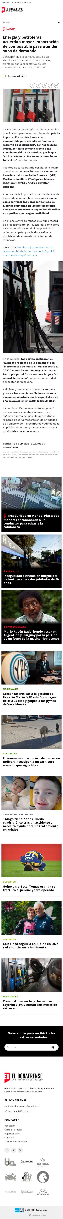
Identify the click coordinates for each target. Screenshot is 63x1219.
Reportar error (12, 1133)
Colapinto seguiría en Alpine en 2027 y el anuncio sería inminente (30, 945)
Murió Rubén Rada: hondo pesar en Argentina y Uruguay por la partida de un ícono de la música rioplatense (31, 635)
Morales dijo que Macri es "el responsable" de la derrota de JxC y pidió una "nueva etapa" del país (29, 251)
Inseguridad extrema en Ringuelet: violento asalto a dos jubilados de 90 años (31, 579)
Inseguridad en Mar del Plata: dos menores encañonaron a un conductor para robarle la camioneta (31, 521)
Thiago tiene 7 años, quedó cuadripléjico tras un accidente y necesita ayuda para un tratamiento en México (30, 824)
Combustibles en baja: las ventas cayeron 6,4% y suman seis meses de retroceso (30, 1004)
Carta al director (13, 1129)
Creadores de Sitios (39, 1215)
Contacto (9, 1137)
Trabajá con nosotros (15, 1141)
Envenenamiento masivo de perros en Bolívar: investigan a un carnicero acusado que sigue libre (31, 761)
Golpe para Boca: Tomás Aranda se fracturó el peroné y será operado (29, 888)
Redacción (9, 1125)
